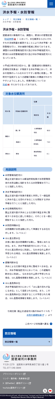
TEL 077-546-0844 (12, 367)
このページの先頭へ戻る (37, 323)
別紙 (5, 84)
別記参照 (9, 38)
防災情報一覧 (32, 19)
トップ (6, 19)
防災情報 (17, 19)
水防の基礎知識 (34, 314)
